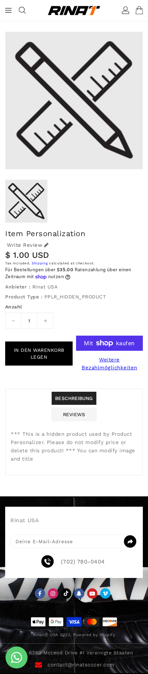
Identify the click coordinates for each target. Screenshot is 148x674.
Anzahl (13, 306)
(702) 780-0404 (83, 561)
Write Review (24, 245)
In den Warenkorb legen (39, 353)
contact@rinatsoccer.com (81, 665)
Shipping (40, 263)
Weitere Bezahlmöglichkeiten (109, 364)
